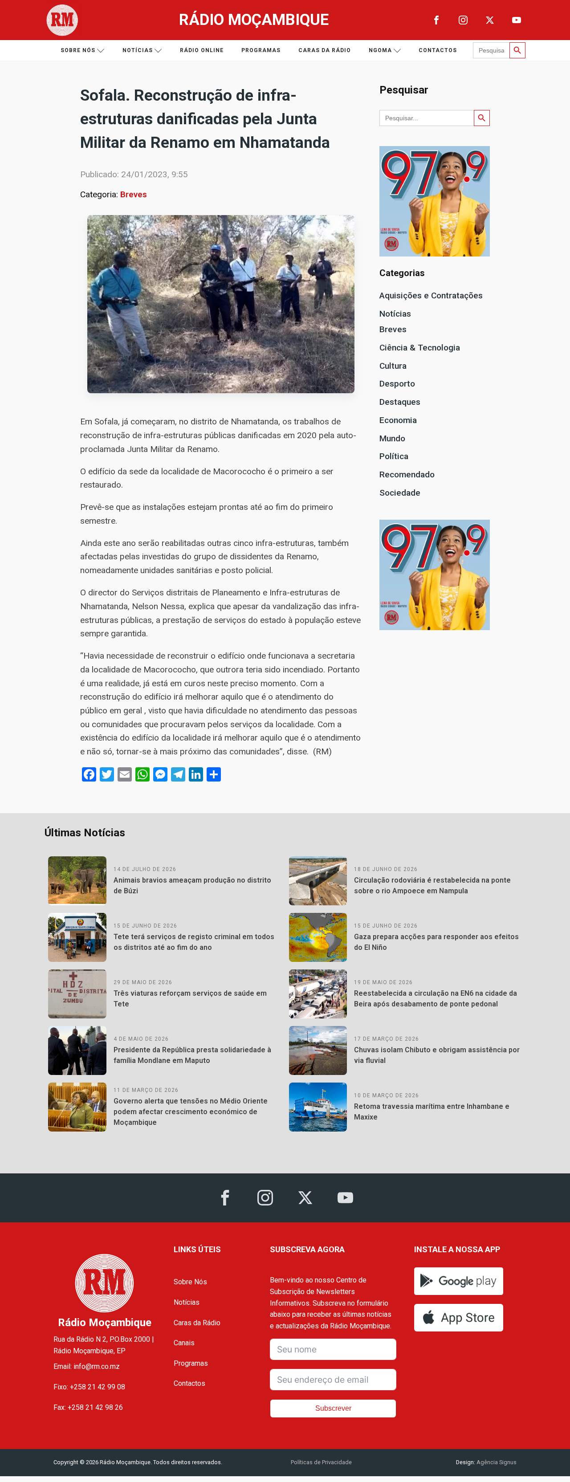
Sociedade (399, 493)
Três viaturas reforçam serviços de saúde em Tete (190, 998)
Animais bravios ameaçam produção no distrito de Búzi (192, 885)
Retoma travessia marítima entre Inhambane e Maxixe (431, 1111)
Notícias (137, 50)
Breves (133, 194)
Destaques (399, 402)
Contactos (438, 50)
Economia (398, 420)
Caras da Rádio (324, 50)
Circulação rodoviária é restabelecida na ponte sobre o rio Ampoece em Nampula (432, 885)
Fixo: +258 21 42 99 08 (89, 1387)
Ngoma (380, 50)
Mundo (392, 438)
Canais (184, 1343)
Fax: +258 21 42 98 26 (88, 1407)
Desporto (397, 384)
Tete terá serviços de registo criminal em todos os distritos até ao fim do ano (194, 942)
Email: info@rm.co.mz (86, 1366)
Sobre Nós (190, 1282)
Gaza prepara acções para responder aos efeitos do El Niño (436, 942)
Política (393, 456)
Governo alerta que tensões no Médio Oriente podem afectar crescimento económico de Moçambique (191, 1112)
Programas (261, 50)
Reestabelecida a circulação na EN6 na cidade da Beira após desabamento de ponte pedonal (435, 998)
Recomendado (407, 474)
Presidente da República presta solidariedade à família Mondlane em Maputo (192, 1055)
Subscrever (333, 1408)
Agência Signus (496, 1462)
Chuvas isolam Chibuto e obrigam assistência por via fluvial (437, 1055)
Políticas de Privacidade (321, 1462)
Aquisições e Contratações (431, 295)
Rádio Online (202, 50)
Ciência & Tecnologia (419, 347)
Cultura (393, 366)
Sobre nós (78, 50)
